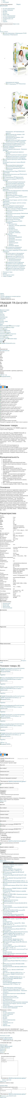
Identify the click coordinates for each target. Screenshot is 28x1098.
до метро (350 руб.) (6, 837)
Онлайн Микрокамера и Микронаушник (12, 987)
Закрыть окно (16, 24)
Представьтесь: (4, 660)
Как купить (5, 1021)
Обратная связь (6, 1025)
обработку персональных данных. (17, 781)
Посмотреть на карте (5, 1035)
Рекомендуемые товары (8, 275)
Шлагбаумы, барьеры (14, 245)
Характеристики (3, 333)
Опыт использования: (5, 601)
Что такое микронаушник (9, 8)
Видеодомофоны (13, 235)
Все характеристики (4, 350)
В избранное (7, 676)
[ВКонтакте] (1, 387)
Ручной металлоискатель (14, 260)
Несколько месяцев (7, 607)
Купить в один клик (6, 1079)
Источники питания (13, 229)
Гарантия (5, 21)
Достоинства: (3, 610)
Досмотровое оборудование (15, 237)
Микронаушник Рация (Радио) (10, 996)
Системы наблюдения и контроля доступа (13, 1006)
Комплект (2, 330)
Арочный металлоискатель (15, 259)
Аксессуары (3, 335)
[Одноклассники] (3, 387)
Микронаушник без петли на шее (10, 997)
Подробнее (2, 674)
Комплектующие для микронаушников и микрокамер (15, 1002)
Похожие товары (4, 338)
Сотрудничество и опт (8, 18)
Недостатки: (3, 626)
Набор (1, 329)
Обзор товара (3, 327)
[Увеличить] (7, 343)
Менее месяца (6, 606)
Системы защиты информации (10, 1007)
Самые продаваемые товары (7, 862)
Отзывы (2, 336)
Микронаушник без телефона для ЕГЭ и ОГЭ (13, 989)
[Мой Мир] (5, 387)
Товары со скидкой (7, 276)
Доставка (5, 11)
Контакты (5, 13)
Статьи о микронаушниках (9, 15)
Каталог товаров (4, 31)
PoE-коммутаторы (13, 224)
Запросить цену (12, 1095)
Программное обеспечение (15, 240)
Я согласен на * (13, 1078)
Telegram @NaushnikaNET (6, 1037)
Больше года (6, 605)
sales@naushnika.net (8, 1039)
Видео (1, 341)
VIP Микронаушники (7, 999)
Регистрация (6, 2)
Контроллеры (12, 238)
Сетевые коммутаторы (14, 231)
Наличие (2, 340)
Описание (2, 332)
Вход (4, 0)
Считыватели (12, 241)
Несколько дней (6, 603)
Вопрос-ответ (6, 14)
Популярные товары (7, 272)
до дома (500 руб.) (6, 839)
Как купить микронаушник (9, 17)
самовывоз (4, 835)
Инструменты (12, 228)
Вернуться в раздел (4, 325)
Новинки (5, 273)
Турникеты (11, 244)
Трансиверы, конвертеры (14, 232)
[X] (7, 387)
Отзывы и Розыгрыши (8, 10)
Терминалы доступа (13, 242)
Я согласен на (13, 781)
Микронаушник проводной (9, 1000)
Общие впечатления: (5, 643)
